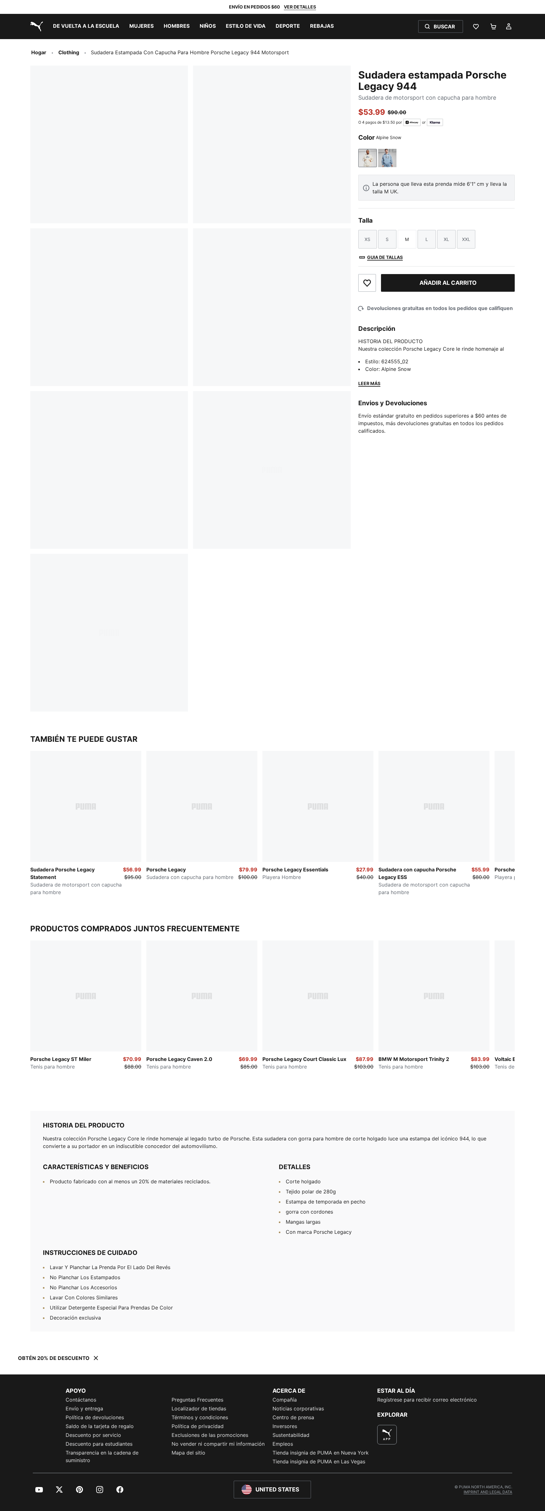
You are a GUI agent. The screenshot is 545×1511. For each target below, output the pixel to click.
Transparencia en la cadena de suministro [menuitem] (102, 1456)
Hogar (38, 52)
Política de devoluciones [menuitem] (95, 1417)
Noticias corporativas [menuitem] (298, 1408)
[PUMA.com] (35, 26)
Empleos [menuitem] (282, 1444)
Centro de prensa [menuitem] (293, 1417)
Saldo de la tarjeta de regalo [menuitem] (100, 1426)
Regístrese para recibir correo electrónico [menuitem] (427, 1400)
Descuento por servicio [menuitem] (93, 1435)
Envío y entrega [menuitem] (84, 1408)
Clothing (68, 52)
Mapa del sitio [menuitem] (188, 1453)
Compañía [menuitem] (284, 1400)
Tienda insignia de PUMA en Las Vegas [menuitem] (318, 1461)
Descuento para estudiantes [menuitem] (99, 1444)
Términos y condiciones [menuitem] (200, 1417)
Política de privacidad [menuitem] (198, 1426)
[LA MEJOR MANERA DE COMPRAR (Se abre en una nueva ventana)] (387, 1434)
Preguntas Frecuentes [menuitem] (197, 1400)
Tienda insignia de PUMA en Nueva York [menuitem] (320, 1453)
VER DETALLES (300, 6)
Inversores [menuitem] (284, 1426)
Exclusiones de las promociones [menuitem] (210, 1435)
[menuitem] (86, 26)
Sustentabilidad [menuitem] (290, 1435)
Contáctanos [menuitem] (81, 1400)
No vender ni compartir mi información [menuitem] (218, 1444)
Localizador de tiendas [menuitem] (199, 1408)
